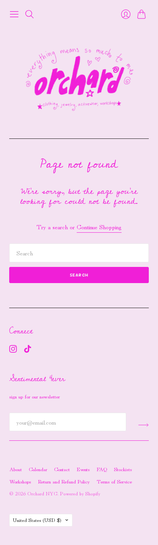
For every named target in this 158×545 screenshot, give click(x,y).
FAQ (102, 469)
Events (83, 469)
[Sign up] (143, 425)
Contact (62, 469)
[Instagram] (13, 350)
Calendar (38, 469)
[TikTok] (27, 350)
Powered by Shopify (80, 493)
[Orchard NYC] (79, 80)
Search (79, 275)
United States (37, 519)
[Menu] (14, 14)
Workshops (20, 481)
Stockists (123, 469)
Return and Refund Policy (64, 481)
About (15, 469)
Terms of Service (114, 481)
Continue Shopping (99, 226)
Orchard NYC (42, 493)
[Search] (29, 14)
